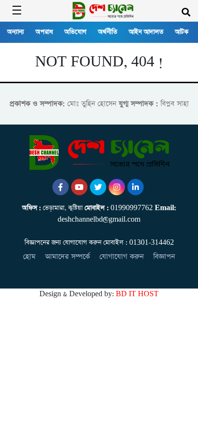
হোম (29, 256)
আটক (181, 32)
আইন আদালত (146, 32)
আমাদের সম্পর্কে (67, 256)
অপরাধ (44, 32)
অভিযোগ (75, 32)
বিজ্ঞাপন (164, 256)
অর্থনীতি (107, 32)
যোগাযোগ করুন (121, 256)
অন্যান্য (15, 32)
